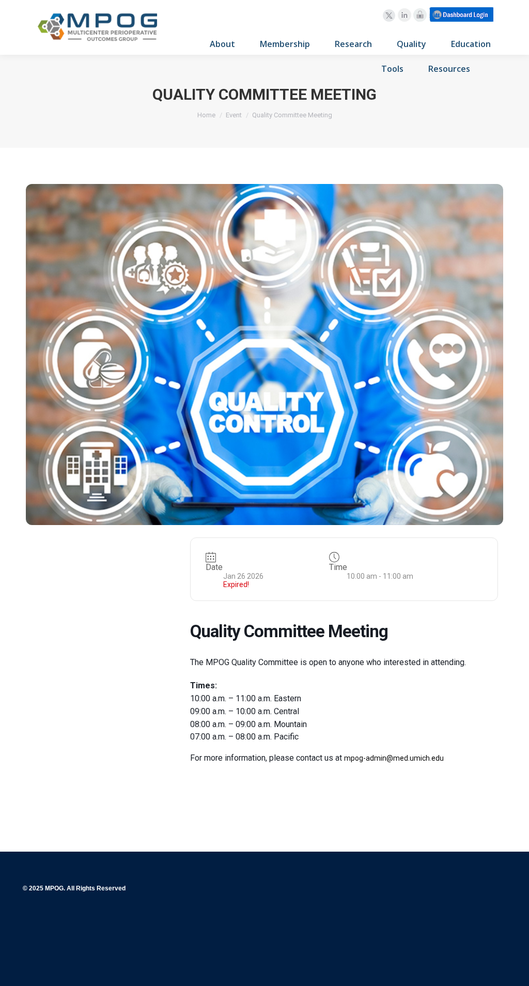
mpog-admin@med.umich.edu (394, 758)
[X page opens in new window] (389, 15)
